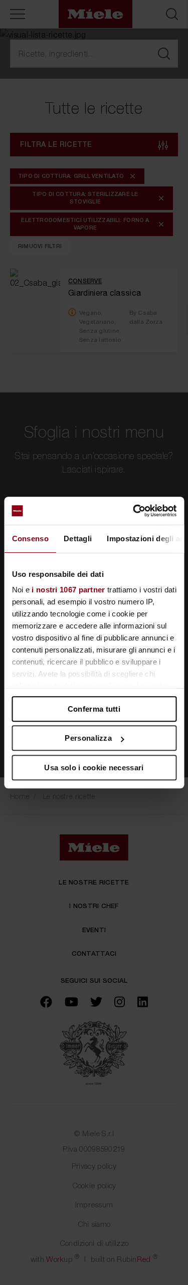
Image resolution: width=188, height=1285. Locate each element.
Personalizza (88, 738)
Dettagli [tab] (77, 538)
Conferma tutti (94, 709)
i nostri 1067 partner (68, 589)
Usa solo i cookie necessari (93, 767)
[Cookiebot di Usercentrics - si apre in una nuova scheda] (133, 510)
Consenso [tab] (30, 538)
